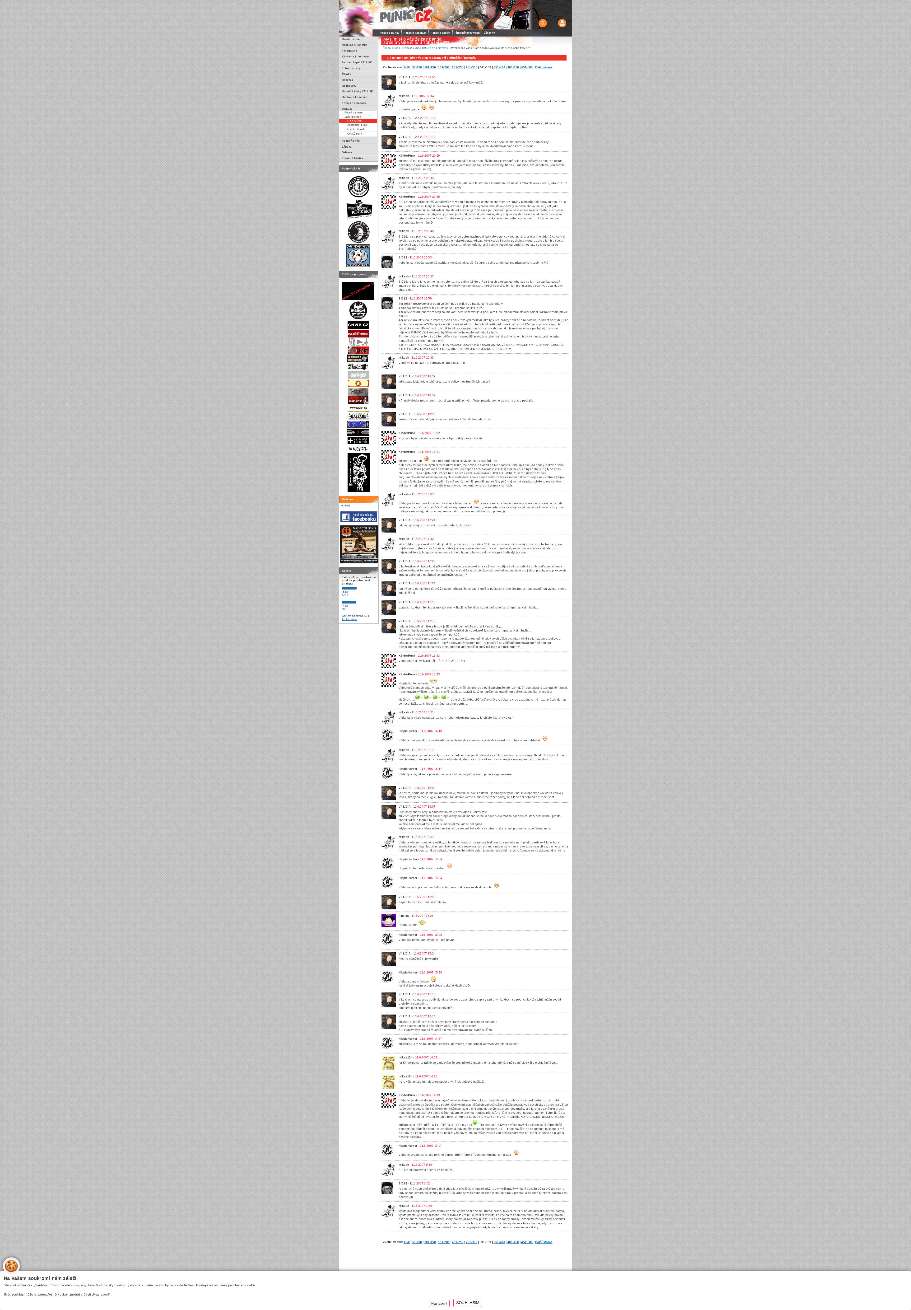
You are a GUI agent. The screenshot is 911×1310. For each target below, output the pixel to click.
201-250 (457, 67)
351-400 (499, 67)
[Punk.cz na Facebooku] (358, 521)
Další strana (544, 67)
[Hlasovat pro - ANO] (356, 588)
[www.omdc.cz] (359, 562)
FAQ (347, 505)
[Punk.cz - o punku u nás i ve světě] (406, 15)
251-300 (471, 67)
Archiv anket (349, 619)
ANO (345, 595)
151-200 (444, 67)
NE (344, 609)
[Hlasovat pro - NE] (356, 602)
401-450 (513, 67)
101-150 (430, 67)
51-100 (417, 67)
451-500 (527, 67)
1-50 (407, 67)
